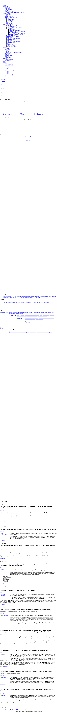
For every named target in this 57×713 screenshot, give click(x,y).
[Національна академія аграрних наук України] (28, 140)
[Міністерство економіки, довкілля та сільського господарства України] (28, 136)
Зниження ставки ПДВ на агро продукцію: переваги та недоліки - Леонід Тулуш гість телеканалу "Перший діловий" (31, 326)
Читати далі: (5, 523)
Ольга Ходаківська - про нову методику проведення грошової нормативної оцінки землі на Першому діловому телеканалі (39, 319)
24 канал (6, 666)
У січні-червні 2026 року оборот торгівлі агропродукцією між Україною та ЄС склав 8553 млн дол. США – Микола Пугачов (26, 302)
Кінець (23, 709)
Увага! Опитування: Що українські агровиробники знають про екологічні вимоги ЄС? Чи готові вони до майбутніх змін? (26, 291)
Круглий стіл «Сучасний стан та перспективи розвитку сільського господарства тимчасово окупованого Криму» (30, 332)
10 (16, 709)
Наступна (19, 709)
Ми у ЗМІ (2, 510)
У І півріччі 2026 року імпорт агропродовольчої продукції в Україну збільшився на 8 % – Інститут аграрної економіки (25, 307)
